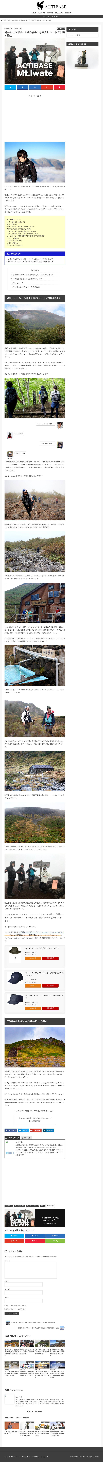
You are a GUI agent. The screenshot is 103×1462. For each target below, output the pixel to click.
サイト (7, 1297)
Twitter (30, 1411)
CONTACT (68, 13)
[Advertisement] (35, 121)
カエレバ (33, 952)
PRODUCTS (41, 13)
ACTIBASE (83, 1456)
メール (7, 1289)
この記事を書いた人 (13, 1138)
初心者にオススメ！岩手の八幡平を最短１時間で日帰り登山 (30, 261)
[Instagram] (12, 1154)
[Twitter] (7, 1154)
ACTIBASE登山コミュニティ (19, 195)
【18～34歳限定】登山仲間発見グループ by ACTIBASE (34, 1119)
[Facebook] (10, 1154)
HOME (34, 13)
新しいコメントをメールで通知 (16, 1305)
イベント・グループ (33, 1206)
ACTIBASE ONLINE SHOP (52, 16)
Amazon (32, 958)
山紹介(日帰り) (20, 1206)
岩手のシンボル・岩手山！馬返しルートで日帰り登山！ (32, 275)
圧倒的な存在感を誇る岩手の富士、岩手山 (27, 279)
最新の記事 (27, 1138)
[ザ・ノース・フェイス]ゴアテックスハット (41, 948)
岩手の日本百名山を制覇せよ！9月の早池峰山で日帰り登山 (29, 259)
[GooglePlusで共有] (47, 87)
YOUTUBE (50, 13)
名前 (6, 1281)
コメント (7, 1261)
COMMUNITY (59, 13)
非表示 (37, 270)
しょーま (17, 283)
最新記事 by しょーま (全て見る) (26, 287)
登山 (43, 1206)
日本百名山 (10, 1206)
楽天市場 (49, 958)
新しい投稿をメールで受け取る (16, 1309)
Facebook (39, 1411)
